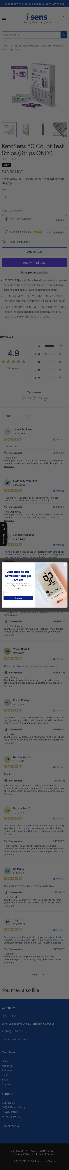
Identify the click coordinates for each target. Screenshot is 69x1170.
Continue (18, 598)
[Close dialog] (65, 564)
